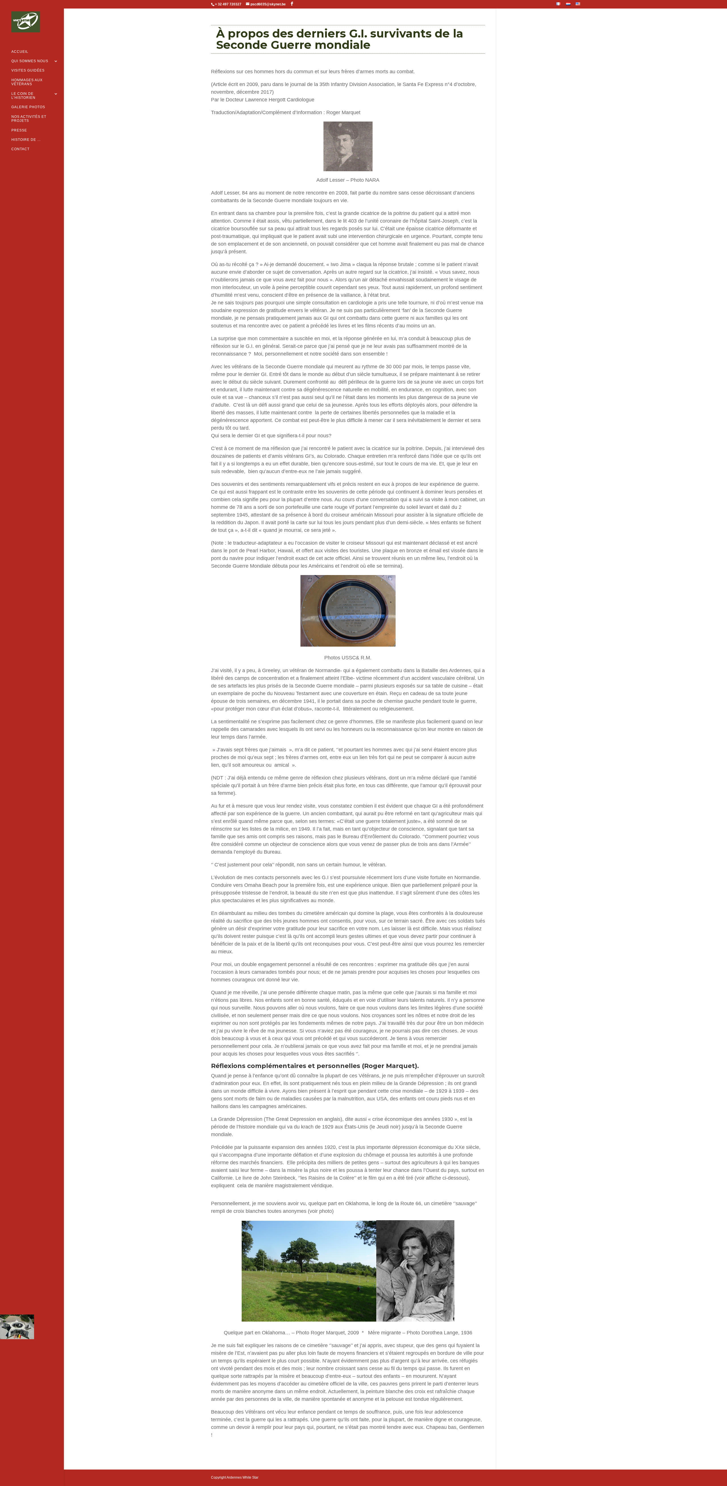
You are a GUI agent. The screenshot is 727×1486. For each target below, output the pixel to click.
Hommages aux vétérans (27, 82)
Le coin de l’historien (23, 96)
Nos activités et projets (28, 119)
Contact (20, 149)
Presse (19, 130)
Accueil (19, 52)
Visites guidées (28, 70)
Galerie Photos (28, 107)
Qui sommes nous (29, 61)
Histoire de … (26, 140)
